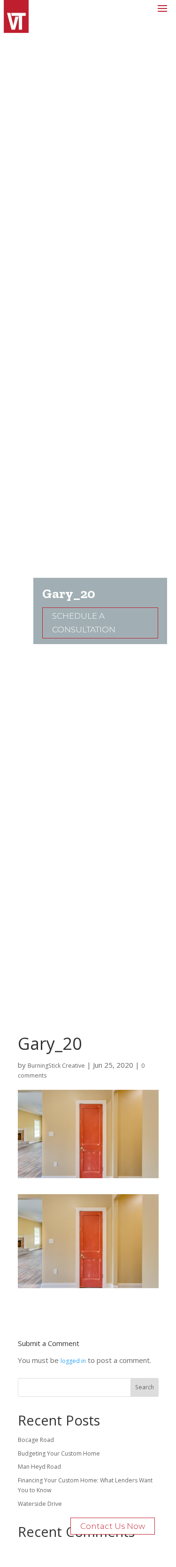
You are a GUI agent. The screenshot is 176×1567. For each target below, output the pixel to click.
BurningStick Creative (56, 1066)
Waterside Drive (40, 1504)
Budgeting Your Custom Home (59, 1453)
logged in (73, 1361)
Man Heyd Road (39, 1467)
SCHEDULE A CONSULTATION (83, 622)
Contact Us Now (112, 1526)
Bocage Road (36, 1440)
